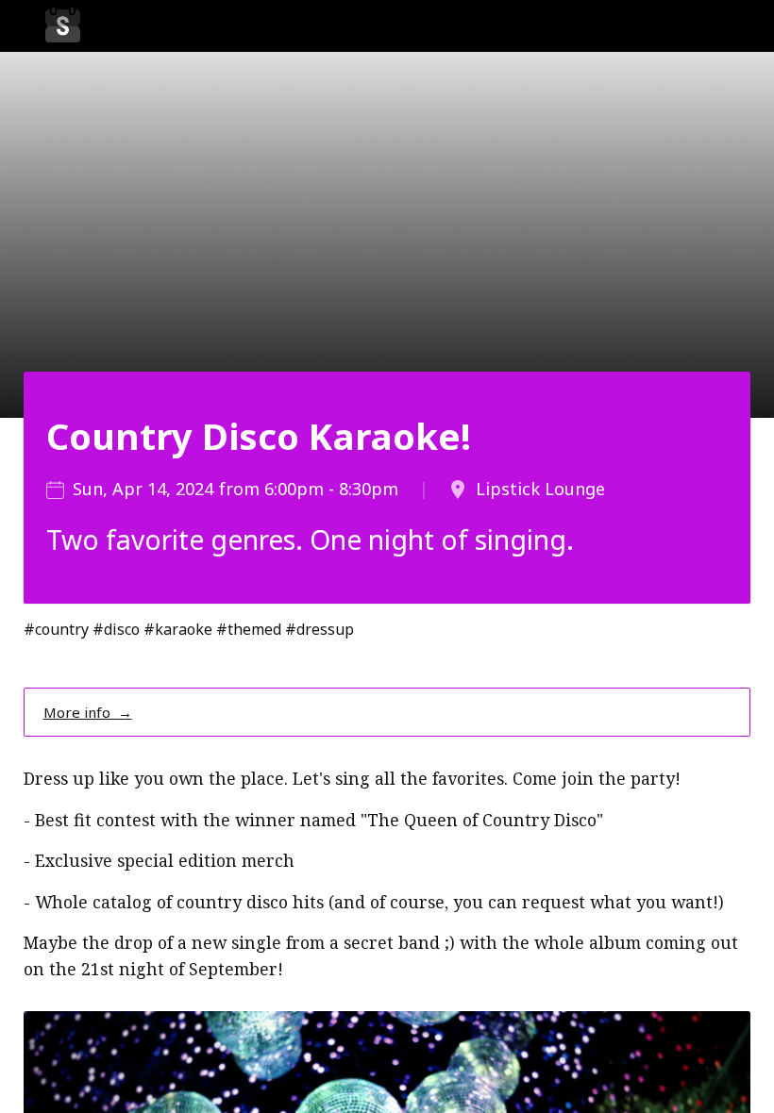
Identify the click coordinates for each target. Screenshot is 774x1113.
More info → (87, 712)
